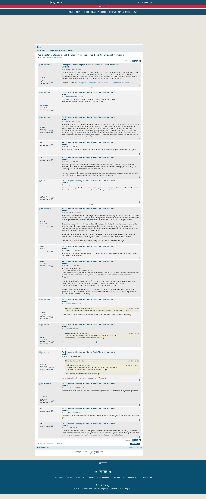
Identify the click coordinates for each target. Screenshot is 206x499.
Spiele (86, 12)
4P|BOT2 (42, 77)
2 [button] (135, 61)
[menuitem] (38, 47)
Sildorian (42, 312)
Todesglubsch (43, 105)
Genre (93, 12)
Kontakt (116, 478)
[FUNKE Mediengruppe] (103, 485)
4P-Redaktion (129, 478)
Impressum (58, 478)
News (71, 12)
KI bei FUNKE (145, 478)
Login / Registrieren (143, 3)
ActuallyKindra (43, 194)
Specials (112, 12)
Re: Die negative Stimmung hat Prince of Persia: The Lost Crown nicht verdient (88, 93)
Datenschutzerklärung (98, 478)
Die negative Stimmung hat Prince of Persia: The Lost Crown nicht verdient (81, 55)
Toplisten (102, 12)
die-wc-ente (43, 364)
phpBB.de (96, 453)
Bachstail (42, 221)
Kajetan (41, 337)
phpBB (83, 451)
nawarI (41, 261)
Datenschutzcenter (76, 478)
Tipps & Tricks (124, 12)
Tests (78, 12)
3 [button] (137, 61)
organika (42, 127)
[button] (140, 61)
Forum (135, 12)
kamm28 (41, 246)
